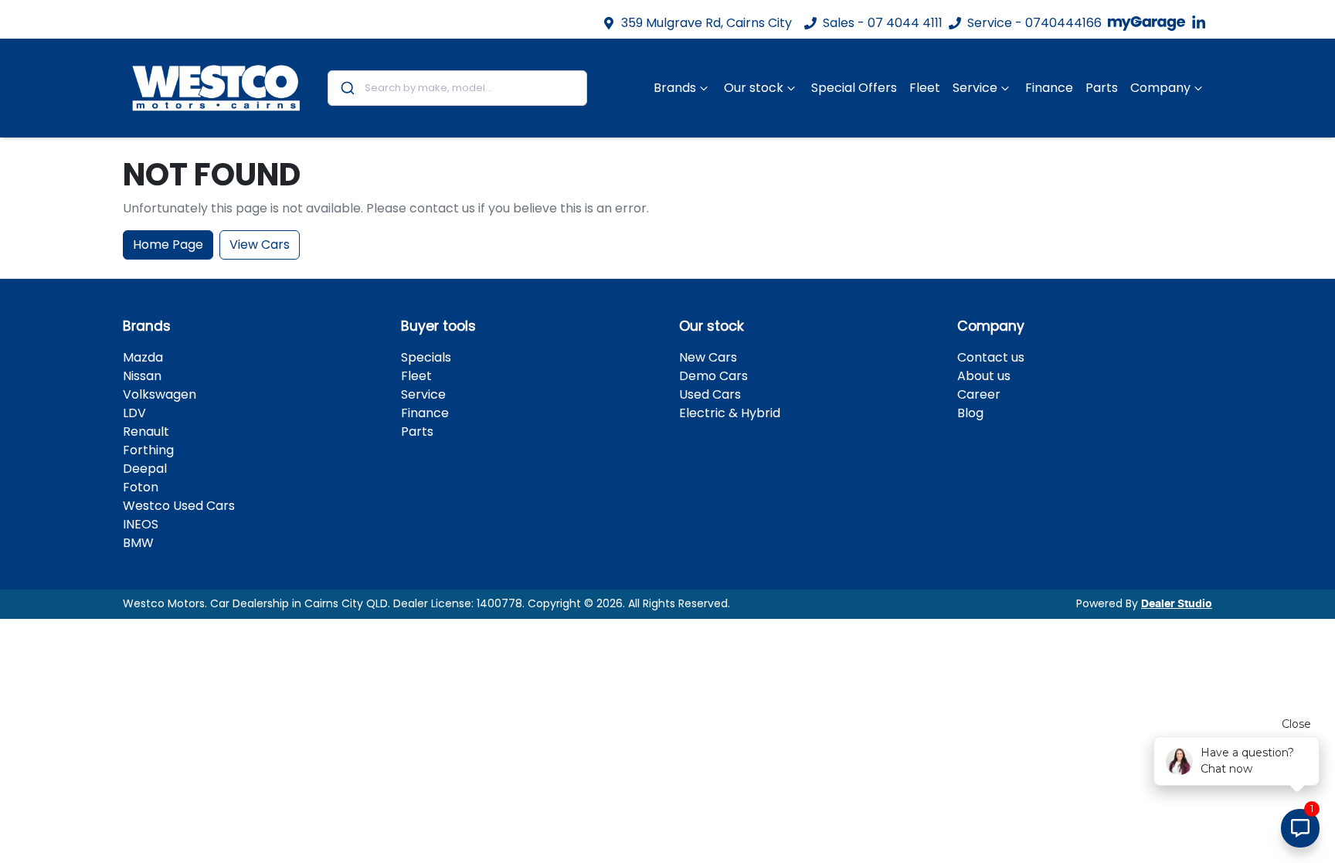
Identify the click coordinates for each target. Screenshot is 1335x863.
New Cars (708, 357)
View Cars (259, 244)
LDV (134, 413)
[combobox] (458, 88)
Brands (675, 88)
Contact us (990, 357)
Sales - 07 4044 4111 (883, 23)
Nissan (142, 376)
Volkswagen (159, 394)
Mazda (143, 357)
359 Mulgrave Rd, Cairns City (706, 23)
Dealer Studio (1176, 604)
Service (975, 88)
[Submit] (346, 88)
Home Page (168, 244)
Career (978, 394)
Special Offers (854, 88)
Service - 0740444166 (1034, 23)
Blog (970, 413)
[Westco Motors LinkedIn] (1201, 22)
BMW (138, 543)
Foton (140, 487)
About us (984, 376)
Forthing (148, 450)
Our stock (753, 88)
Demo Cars (713, 376)
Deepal (145, 468)
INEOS (140, 524)
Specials (426, 357)
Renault (146, 431)
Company (1160, 88)
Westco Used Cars (179, 506)
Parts (1101, 88)
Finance (1049, 88)
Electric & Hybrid (729, 413)
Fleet (924, 88)
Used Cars (710, 394)
